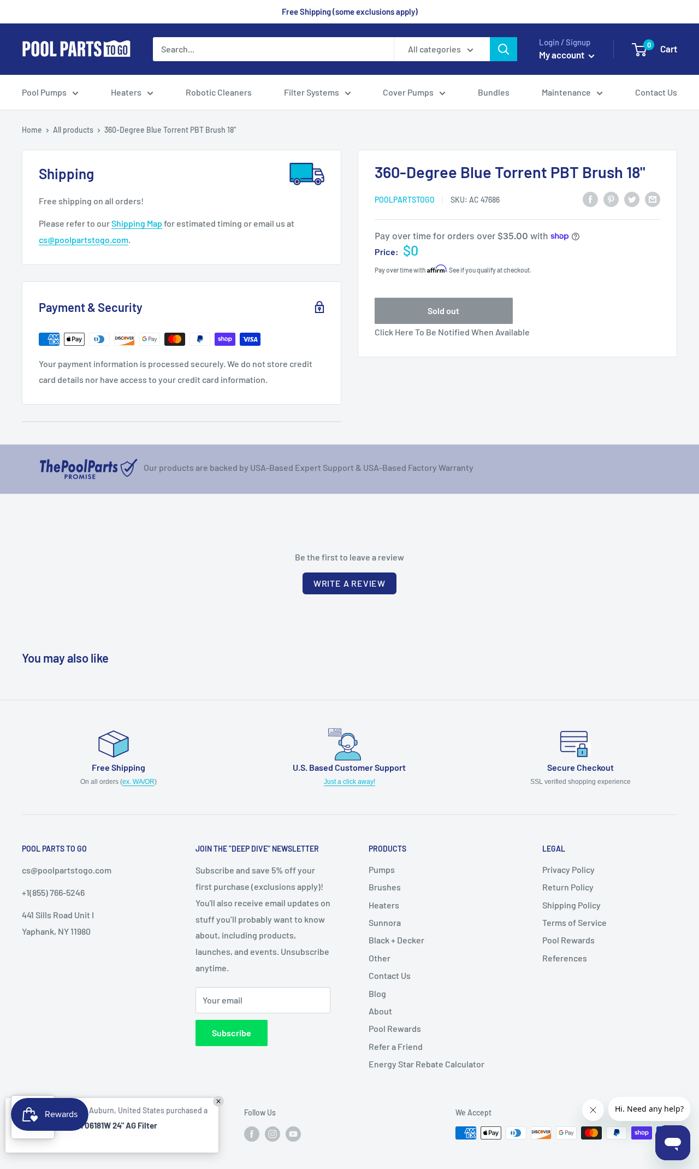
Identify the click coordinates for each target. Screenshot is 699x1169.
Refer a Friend (396, 1046)
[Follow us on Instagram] (272, 1134)
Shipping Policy (571, 905)
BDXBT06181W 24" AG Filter (108, 1125)
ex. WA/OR (138, 782)
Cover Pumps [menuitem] (408, 92)
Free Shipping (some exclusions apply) (350, 11)
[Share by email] (652, 198)
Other (379, 958)
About (380, 1011)
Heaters (384, 905)
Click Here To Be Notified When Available (452, 332)
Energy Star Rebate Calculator (426, 1064)
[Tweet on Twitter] (631, 198)
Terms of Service (574, 922)
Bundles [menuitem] (494, 92)
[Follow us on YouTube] (293, 1134)
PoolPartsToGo (405, 199)
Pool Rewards (395, 1028)
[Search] (503, 49)
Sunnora (385, 922)
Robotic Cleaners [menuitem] (219, 92)
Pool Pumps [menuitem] (44, 92)
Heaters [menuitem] (126, 92)
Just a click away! (349, 782)
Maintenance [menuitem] (566, 92)
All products (73, 129)
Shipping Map (136, 223)
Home (32, 129)
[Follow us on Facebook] (251, 1134)
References (564, 958)
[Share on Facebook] (590, 198)
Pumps (382, 869)
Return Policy (568, 887)
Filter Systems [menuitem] (311, 92)
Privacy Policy (568, 869)
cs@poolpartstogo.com (83, 239)
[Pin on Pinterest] (611, 198)
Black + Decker (396, 940)
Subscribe (231, 1033)
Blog (377, 993)
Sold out (443, 310)
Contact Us (390, 975)
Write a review (349, 583)
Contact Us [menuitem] (656, 92)
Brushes (385, 887)
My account (562, 54)
